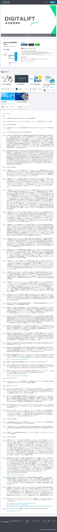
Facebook (25, 44)
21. (5, 303)
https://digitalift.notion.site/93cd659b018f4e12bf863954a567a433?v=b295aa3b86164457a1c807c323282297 (30, 506)
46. (5, 477)
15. (5, 238)
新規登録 (52, 2)
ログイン (46, 2)
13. (5, 212)
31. (5, 371)
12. (5, 190)
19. (5, 282)
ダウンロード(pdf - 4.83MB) (28, 59)
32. (5, 378)
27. (5, 347)
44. (5, 440)
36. (5, 396)
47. (5, 487)
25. (5, 333)
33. (5, 381)
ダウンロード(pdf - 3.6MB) (28, 61)
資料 (47, 87)
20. (5, 294)
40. (5, 422)
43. (5, 437)
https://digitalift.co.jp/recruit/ (14, 510)
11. (5, 179)
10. (5, 170)
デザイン (52, 87)
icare (5, 103)
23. (5, 316)
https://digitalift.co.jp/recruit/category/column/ (18, 504)
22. (5, 307)
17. (5, 261)
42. (5, 432)
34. (5, 386)
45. (5, 458)
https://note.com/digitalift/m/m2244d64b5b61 (18, 359)
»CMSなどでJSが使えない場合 (30, 48)
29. (5, 362)
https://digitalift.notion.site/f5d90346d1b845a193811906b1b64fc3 (22, 503)
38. (5, 410)
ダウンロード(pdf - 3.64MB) (41, 59)
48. (5, 498)
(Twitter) (32, 44)
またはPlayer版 (31, 46)
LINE (38, 44)
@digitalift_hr (11, 58)
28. (5, 354)
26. (5, 343)
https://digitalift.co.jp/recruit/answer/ (16, 475)
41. (5, 426)
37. (5, 404)
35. (5, 389)
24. (5, 326)
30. (5, 365)
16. (5, 250)
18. (5, 272)
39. (5, 419)
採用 (9, 103)
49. (5, 508)
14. (5, 224)
